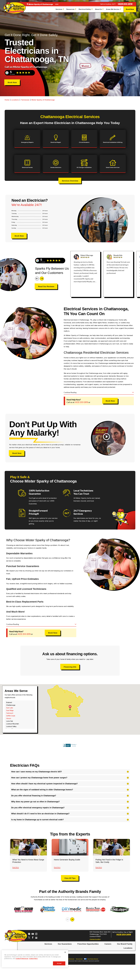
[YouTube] (33, 934)
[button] (106, 438)
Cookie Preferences (22, 958)
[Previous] (37, 279)
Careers (107, 944)
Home (7, 100)
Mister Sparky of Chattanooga (43, 100)
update (56, 4)
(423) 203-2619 (125, 4)
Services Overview (70, 181)
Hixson (8, 718)
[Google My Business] (36, 937)
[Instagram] (36, 934)
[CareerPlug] (29, 934)
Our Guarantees (65, 944)
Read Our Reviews (46, 287)
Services (48, 944)
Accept (59, 963)
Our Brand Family (124, 944)
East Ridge (10, 710)
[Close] (65, 952)
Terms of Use (79, 958)
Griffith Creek (10, 716)
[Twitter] (29, 937)
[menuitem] (60, 9)
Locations (15, 100)
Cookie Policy (33, 958)
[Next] (42, 279)
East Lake (9, 708)
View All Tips (70, 878)
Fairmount (9, 713)
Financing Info (70, 667)
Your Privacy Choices (92, 958)
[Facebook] (33, 937)
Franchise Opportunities (88, 944)
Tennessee (25, 100)
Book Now (130, 9)
